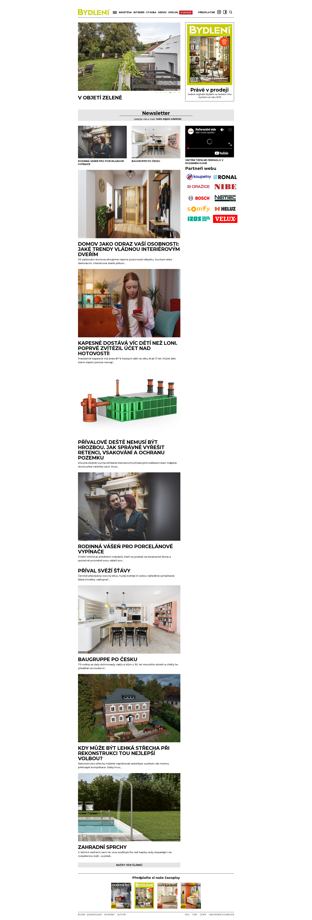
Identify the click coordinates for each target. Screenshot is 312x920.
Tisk (194, 914)
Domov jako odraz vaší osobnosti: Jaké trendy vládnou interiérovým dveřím (129, 249)
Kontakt (109, 914)
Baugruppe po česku (107, 98)
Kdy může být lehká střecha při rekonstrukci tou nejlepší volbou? (123, 753)
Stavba (151, 12)
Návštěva (125, 12)
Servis (162, 12)
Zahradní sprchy (102, 847)
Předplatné (206, 12)
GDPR (203, 914)
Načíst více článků (129, 865)
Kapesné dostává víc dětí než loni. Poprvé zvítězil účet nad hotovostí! (127, 348)
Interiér (138, 12)
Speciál (173, 12)
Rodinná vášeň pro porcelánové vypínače (125, 549)
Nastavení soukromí (221, 914)
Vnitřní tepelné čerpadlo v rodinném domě (204, 162)
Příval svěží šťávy (104, 571)
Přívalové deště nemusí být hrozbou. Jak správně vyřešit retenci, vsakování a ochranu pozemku (121, 450)
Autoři (121, 914)
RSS (187, 914)
